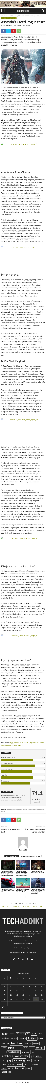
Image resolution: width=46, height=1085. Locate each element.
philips (38, 1056)
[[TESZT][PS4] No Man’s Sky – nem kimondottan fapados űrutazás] (23, 883)
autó (40, 1034)
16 (42, 991)
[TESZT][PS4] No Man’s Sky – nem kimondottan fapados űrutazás (23, 890)
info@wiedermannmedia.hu (23, 936)
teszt (26, 1064)
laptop (32, 1048)
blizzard (22, 1038)
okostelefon (22, 1056)
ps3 (37, 809)
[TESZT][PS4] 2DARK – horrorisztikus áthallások (37, 871)
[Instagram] (28, 959)
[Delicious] (14, 959)
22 (36, 995)
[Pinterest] (13, 31)
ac (8, 809)
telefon (19, 1064)
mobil (3, 1052)
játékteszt (23, 809)
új (33, 1068)
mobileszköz (13, 1052)
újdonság (6, 1072)
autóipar (5, 1038)
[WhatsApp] (19, 31)
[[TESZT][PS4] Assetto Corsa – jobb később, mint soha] (8, 883)
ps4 (3, 1060)
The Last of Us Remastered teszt (10, 830)
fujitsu (32, 1038)
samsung (19, 1060)
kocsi (25, 1048)
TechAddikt (4, 16)
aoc (28, 1034)
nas (33, 1052)
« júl (2, 1007)
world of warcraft (16, 1068)
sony (3, 811)
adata (12, 1034)
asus (34, 1033)
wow (28, 1068)
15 (36, 991)
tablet (4, 1064)
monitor (25, 1052)
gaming (5, 1043)
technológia (11, 1064)
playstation (31, 809)
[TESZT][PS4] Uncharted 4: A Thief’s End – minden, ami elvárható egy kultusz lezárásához (38, 891)
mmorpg (40, 1048)
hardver (16, 1043)
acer (5, 1033)
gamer (41, 1038)
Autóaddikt (22, 952)
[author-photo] (23, 842)
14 (29, 991)
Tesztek (11, 16)
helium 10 (28, 1043)
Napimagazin (14, 952)
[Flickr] (23, 959)
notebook (7, 1056)
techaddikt (9, 25)
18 (11, 995)
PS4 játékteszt (19, 16)
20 (23, 995)
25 (11, 999)
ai (17, 1034)
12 (17, 991)
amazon (22, 1033)
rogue (41, 809)
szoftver (35, 1060)
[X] (8, 31)
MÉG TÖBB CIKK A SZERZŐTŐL (30, 856)
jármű (4, 1048)
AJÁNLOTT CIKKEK (12, 856)
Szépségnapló (31, 952)
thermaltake (34, 1064)
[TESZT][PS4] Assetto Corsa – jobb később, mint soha (7, 890)
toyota (4, 1068)
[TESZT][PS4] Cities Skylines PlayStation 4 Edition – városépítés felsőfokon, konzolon (21, 873)
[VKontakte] (32, 959)
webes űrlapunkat (20, 934)
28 (29, 999)
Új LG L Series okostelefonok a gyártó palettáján (35, 830)
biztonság (14, 1038)
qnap (9, 1060)
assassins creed (15, 809)
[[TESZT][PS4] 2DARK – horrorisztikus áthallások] (38, 865)
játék (11, 1047)
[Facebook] (3, 31)
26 (17, 999)
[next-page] (24, 897)
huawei (36, 1043)
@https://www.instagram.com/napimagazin (23, 906)
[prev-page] (22, 897)
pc (32, 1056)
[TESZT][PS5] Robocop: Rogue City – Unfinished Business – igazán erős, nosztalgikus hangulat (7, 873)
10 (4, 991)
